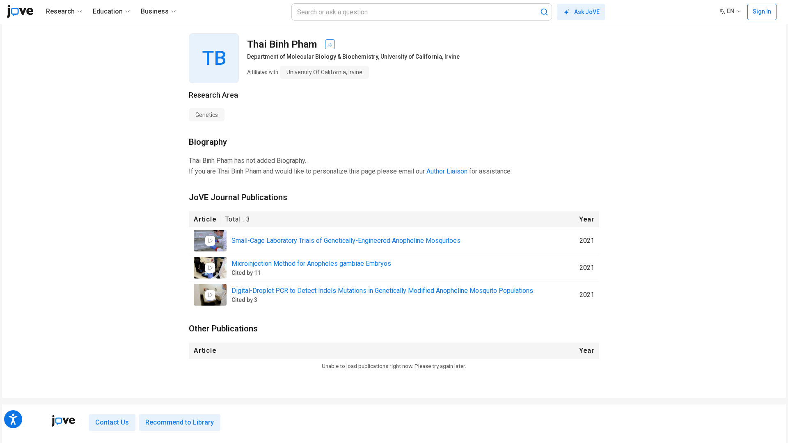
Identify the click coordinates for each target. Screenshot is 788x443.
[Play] (210, 241)
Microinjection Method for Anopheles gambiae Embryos (311, 263)
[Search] (544, 12)
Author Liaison (446, 171)
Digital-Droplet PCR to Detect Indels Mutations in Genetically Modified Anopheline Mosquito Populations (382, 291)
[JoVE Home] (20, 11)
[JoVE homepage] (63, 421)
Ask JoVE (587, 12)
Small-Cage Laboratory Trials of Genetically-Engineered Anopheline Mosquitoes (345, 240)
